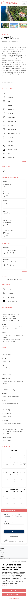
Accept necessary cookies (14, 594)
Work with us (3, 552)
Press (1, 554)
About (1, 550)
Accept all (14, 590)
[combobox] (8, 521)
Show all (24, 161)
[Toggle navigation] (24, 3)
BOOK (14, 531)
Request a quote (14, 536)
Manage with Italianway (5, 558)
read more (7, 76)
